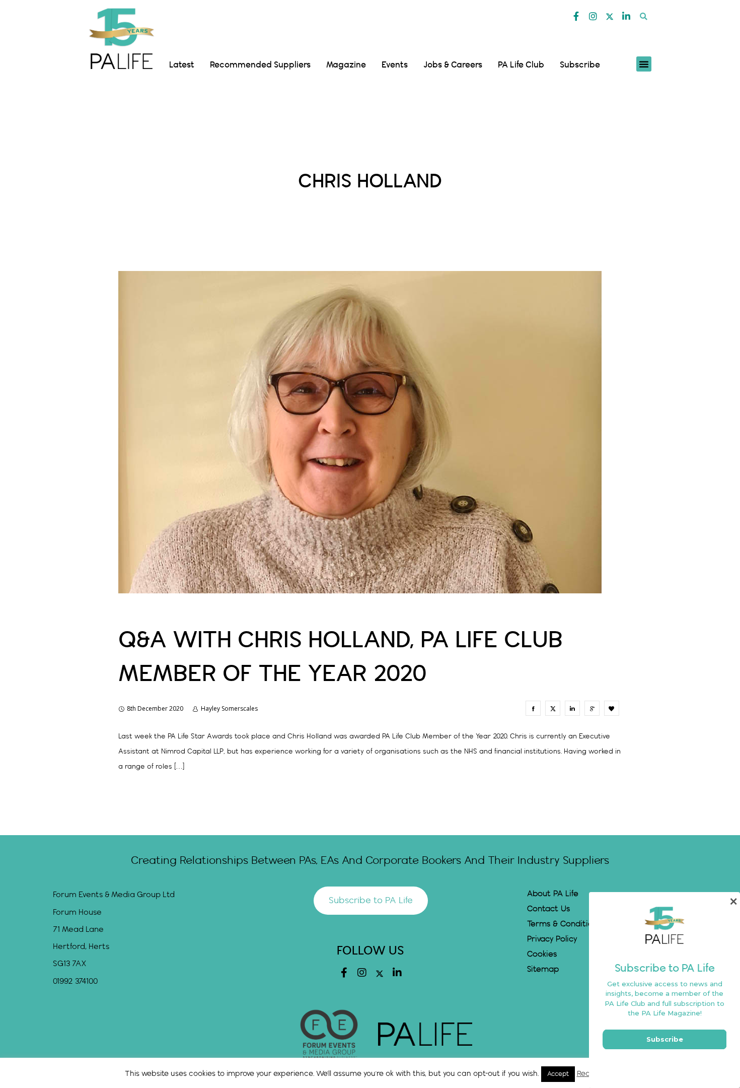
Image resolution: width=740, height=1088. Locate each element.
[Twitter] (609, 16)
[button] (643, 16)
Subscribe (580, 65)
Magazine (346, 65)
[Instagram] (593, 16)
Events (395, 65)
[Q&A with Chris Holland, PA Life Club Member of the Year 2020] (533, 708)
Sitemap (543, 969)
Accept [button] (558, 1073)
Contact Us (548, 909)
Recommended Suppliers (260, 65)
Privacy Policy (552, 939)
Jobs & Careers (452, 65)
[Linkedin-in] (626, 16)
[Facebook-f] (576, 16)
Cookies (542, 954)
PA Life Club (521, 65)
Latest (181, 65)
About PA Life (552, 894)
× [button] (733, 901)
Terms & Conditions (564, 924)
